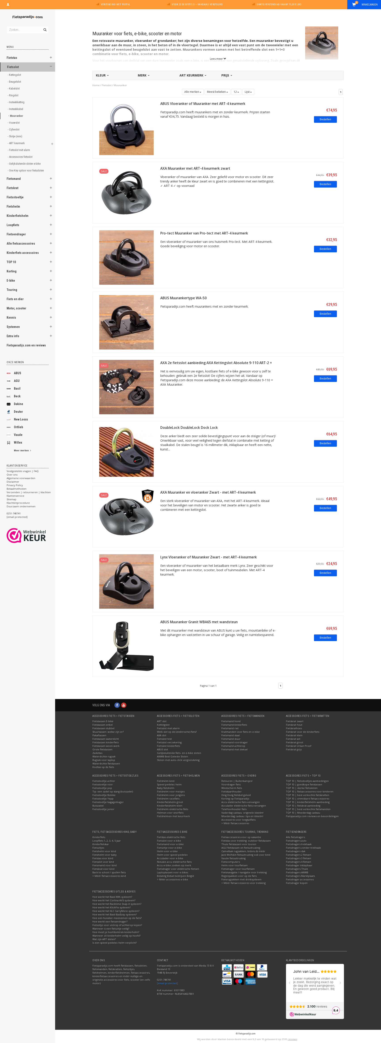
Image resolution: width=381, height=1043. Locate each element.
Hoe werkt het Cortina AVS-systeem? (113, 900)
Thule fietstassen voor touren (238, 844)
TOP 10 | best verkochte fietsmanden (308, 809)
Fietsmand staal (230, 735)
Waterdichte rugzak (104, 756)
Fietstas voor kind (102, 858)
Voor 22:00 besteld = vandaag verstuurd (197, 4)
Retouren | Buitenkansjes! (236, 781)
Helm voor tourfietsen (234, 865)
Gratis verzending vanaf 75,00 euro (279, 4)
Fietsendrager (16, 234)
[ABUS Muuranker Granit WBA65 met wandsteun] (126, 646)
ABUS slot (162, 749)
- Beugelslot (15, 81)
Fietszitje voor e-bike (169, 847)
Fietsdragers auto (296, 840)
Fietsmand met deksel (234, 749)
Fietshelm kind (165, 781)
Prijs (225, 75)
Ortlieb (18, 427)
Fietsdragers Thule (297, 868)
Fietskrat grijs (294, 749)
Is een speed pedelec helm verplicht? (114, 942)
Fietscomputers (230, 861)
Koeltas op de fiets (103, 767)
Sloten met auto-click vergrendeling (178, 760)
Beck (17, 396)
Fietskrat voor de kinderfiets (302, 731)
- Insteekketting (16, 102)
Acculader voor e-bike (170, 858)
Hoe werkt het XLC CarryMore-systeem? (115, 911)
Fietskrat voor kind (103, 868)
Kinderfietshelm (17, 216)
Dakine (18, 404)
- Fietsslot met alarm (19, 150)
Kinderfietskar (100, 844)
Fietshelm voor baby (104, 854)
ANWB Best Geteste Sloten (172, 756)
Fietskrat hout (294, 724)
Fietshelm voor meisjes (171, 791)
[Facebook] (117, 705)
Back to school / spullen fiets (109, 872)
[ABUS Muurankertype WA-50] (126, 322)
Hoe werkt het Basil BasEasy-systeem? (114, 914)
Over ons (12, 474)
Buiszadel (98, 805)
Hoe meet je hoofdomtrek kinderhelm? (115, 932)
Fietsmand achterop (233, 745)
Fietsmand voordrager (234, 742)
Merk (142, 75)
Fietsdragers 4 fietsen (298, 861)
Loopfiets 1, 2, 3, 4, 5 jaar (106, 840)
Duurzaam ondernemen (21, 506)
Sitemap (11, 499)
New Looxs (21, 419)
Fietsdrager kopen (297, 883)
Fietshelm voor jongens (171, 795)
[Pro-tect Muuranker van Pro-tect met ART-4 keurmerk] (126, 257)
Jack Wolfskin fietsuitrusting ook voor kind (245, 854)
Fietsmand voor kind (104, 865)
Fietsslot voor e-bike (169, 840)
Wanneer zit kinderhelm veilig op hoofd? (116, 935)
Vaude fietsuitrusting (233, 858)
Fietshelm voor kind (104, 851)
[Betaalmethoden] (227, 967)
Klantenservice (15, 495)
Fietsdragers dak (295, 851)
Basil (17, 388)
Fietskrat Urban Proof (298, 745)
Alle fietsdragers (295, 837)
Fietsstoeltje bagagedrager (108, 802)
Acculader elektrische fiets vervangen (243, 805)
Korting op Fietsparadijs (235, 798)
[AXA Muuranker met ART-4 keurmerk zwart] (126, 192)
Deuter (18, 411)
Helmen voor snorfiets (170, 812)
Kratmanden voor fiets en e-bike (240, 731)
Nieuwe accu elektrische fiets (174, 861)
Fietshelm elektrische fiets (172, 809)
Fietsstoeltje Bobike (104, 795)
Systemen (13, 327)
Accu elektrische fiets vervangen (240, 802)
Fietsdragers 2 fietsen (298, 854)
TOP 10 (11, 262)
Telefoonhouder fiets (234, 809)
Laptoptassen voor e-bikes (172, 872)
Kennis (11, 317)
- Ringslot (13, 95)
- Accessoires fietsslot (20, 156)
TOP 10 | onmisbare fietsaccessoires (307, 798)
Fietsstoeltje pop (102, 788)
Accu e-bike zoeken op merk (174, 865)
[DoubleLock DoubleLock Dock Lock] (126, 451)
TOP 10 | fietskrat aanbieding (303, 805)
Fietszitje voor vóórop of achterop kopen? (117, 925)
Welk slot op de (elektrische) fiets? (177, 731)
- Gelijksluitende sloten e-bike (24, 163)
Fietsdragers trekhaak (299, 844)
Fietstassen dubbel (103, 728)
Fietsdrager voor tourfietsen (238, 868)
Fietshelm (13, 206)
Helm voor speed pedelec (172, 854)
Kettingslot (163, 724)
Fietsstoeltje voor (102, 784)
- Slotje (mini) (15, 136)
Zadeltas (97, 753)
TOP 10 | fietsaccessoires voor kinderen (309, 791)
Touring (12, 290)
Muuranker (120, 85)
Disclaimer (13, 481)
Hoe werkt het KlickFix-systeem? (111, 907)
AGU (17, 381)
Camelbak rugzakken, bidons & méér (243, 851)
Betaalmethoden (16, 488)
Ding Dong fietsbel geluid (236, 795)
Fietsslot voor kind (103, 861)
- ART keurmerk (16, 143)
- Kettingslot (15, 74)
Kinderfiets (98, 837)
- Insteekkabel (16, 109)
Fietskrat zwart (294, 721)
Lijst (247, 92)
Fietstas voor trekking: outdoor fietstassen (246, 840)
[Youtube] (124, 705)
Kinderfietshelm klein (169, 805)
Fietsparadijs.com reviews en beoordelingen (312, 816)
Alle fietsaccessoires (21, 243)
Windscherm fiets (231, 788)
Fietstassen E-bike (102, 721)
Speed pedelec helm (169, 784)
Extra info (13, 336)
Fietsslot (13, 67)
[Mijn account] (8, 4)
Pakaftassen (99, 735)
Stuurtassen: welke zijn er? (108, 731)
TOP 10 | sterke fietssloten (302, 788)
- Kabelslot (14, 88)
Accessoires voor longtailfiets (238, 819)
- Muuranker (16, 115)
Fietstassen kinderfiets (105, 742)
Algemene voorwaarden (21, 478)
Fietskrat (12, 188)
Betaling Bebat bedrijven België (175, 876)
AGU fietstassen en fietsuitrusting (240, 847)
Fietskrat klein (294, 735)
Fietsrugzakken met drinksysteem (241, 879)
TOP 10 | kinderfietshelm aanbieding (308, 802)
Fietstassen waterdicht (105, 738)
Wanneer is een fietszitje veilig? (110, 928)
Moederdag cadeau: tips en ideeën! (242, 816)
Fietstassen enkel (102, 724)
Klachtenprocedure (18, 502)
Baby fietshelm (165, 788)
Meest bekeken (216, 92)
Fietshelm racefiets (168, 798)
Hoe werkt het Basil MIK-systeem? (112, 896)
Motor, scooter (16, 308)
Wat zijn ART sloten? (104, 939)
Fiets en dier (15, 299)
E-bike (11, 280)
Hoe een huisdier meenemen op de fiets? (117, 918)
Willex (18, 442)
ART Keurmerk (191, 75)
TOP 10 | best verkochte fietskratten (307, 795)
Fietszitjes (98, 847)
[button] (51, 58)
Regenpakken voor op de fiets (239, 876)
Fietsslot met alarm (168, 728)
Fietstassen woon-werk (106, 745)
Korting (12, 271)
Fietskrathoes (294, 728)
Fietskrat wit (293, 738)
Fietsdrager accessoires (300, 879)
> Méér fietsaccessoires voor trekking (243, 883)
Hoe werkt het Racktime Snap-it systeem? (116, 903)
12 (235, 92)
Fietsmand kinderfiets (234, 724)
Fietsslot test (164, 738)
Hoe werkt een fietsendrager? (109, 921)
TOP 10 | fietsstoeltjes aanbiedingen (307, 781)
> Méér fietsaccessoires (235, 823)
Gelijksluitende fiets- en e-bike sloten (179, 753)
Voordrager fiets (231, 784)
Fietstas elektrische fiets (171, 837)
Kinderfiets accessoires (23, 253)
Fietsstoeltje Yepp (103, 798)
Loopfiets (13, 225)
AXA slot (161, 735)
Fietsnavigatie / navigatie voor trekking (244, 872)
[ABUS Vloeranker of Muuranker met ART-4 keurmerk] (126, 127)
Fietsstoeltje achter (103, 781)
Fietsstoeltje (15, 197)
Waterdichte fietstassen (106, 763)
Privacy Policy (15, 485)
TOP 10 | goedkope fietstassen (304, 784)
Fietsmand (14, 178)
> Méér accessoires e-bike (172, 879)
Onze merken (15, 362)
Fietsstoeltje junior (103, 809)
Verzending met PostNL (115, 4)
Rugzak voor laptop (103, 760)
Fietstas (12, 57)
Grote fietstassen (102, 749)
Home (96, 85)
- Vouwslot (14, 122)
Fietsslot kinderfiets (168, 745)
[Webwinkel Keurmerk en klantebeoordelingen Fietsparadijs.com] (34, 535)
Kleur (101, 75)
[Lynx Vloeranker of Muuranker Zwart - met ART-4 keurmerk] (126, 581)
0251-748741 (14, 513)
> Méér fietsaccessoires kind (109, 876)
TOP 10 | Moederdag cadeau (303, 812)
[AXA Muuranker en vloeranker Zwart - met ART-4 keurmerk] (126, 516)
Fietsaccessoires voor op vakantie (241, 837)
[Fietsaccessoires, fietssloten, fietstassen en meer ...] (27, 16)
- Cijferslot (14, 129)
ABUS (17, 373)
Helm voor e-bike (167, 851)
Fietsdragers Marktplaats (300, 876)
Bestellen (325, 119)
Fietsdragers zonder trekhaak (303, 847)
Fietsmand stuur (231, 738)
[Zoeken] (45, 27)
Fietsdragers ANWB (297, 872)
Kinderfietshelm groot (170, 802)
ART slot (161, 721)
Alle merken (192, 92)
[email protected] (167, 983)
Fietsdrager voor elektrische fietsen (178, 868)
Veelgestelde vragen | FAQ (23, 471)
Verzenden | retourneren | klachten (29, 492)
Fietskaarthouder (231, 791)
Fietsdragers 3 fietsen (298, 858)
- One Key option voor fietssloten (26, 170)
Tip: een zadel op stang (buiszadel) (112, 791)
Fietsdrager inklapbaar (299, 865)
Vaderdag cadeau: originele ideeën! (242, 812)
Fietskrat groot (294, 742)
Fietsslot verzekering (169, 742)
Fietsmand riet (230, 728)
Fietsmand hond (231, 721)
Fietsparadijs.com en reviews (26, 345)
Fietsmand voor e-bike (170, 844)
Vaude (18, 435)
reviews (292, 1039)
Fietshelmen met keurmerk (173, 816)
